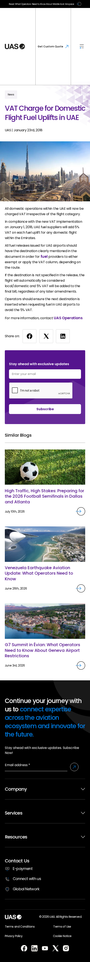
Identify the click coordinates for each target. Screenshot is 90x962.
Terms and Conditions (20, 926)
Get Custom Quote (50, 46)
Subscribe (45, 409)
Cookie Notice (62, 936)
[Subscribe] (74, 767)
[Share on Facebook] (29, 336)
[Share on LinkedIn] (63, 336)
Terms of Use (62, 926)
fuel (44, 256)
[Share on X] (46, 336)
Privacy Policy (14, 936)
